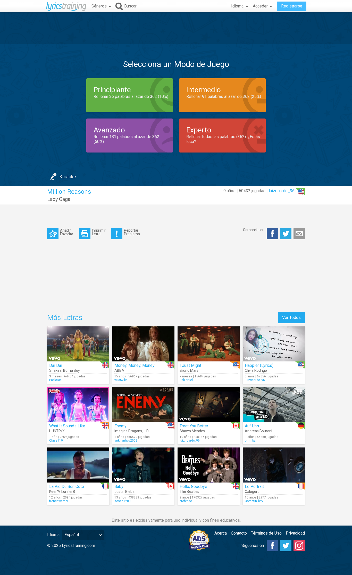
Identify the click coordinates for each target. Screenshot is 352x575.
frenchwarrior (58, 501)
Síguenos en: (253, 545)
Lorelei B (68, 491)
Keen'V (54, 491)
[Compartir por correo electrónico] (299, 233)
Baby (118, 486)
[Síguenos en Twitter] (285, 545)
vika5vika (121, 380)
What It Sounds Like (67, 426)
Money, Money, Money (134, 365)
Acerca (220, 533)
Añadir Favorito (66, 232)
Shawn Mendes (192, 431)
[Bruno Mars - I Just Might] (209, 343)
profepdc (186, 501)
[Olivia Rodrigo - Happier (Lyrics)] (274, 343)
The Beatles (189, 491)
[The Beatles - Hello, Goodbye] (209, 465)
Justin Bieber (125, 491)
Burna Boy (71, 370)
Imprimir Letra (99, 232)
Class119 (56, 440)
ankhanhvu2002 (125, 440)
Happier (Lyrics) (259, 365)
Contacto (239, 533)
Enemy (120, 426)
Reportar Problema (132, 232)
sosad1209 (122, 501)
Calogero (252, 491)
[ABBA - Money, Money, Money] (143, 343)
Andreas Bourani (258, 431)
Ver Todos (291, 317)
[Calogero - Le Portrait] (274, 465)
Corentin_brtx (254, 501)
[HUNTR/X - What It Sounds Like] (78, 404)
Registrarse (291, 6)
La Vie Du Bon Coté (66, 486)
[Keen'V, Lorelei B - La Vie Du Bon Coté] (78, 465)
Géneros (99, 6)
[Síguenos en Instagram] (299, 545)
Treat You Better (194, 426)
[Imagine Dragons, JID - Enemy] (143, 404)
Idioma (237, 6)
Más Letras (64, 317)
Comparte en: (254, 230)
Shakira (55, 370)
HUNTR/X (57, 431)
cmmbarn (251, 440)
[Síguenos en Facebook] (272, 545)
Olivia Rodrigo (256, 370)
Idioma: (53, 534)
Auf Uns (252, 426)
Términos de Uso (266, 533)
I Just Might (190, 365)
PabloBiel (55, 380)
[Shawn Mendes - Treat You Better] (209, 404)
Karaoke (68, 176)
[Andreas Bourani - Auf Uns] (274, 404)
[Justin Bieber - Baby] (143, 465)
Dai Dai (55, 365)
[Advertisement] (176, 28)
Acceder (260, 6)
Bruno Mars (189, 370)
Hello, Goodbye (193, 486)
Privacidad (295, 533)
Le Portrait (254, 486)
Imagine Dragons (128, 431)
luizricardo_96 (282, 190)
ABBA (119, 370)
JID (146, 431)
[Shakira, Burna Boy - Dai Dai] (78, 343)
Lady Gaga (58, 199)
